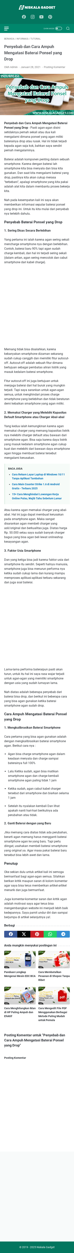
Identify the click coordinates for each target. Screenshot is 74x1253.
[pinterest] (36, 934)
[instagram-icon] (32, 17)
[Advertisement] (37, 306)
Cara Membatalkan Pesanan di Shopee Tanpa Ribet (54, 976)
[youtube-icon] (41, 17)
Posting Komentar (54, 67)
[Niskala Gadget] (37, 7)
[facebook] (10, 934)
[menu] (8, 28)
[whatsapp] (50, 934)
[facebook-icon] (24, 17)
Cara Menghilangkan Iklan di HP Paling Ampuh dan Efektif (20, 1012)
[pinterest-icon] (50, 17)
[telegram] (63, 934)
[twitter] (23, 934)
